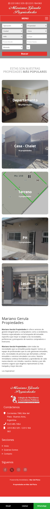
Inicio (6, 446)
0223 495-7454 (13, 424)
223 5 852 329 (17, 3)
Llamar (25, 506)
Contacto (7, 453)
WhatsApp (41, 506)
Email (8, 506)
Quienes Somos (10, 449)
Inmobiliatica (23, 480)
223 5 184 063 (35, 3)
